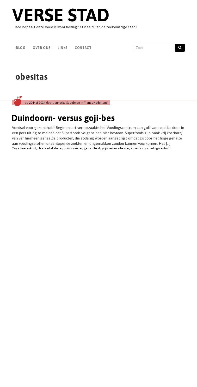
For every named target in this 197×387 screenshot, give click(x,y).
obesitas (123, 148)
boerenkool (28, 148)
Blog (20, 48)
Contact (83, 48)
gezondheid (92, 148)
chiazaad (44, 148)
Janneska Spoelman (66, 102)
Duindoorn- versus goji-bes (63, 118)
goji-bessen (109, 148)
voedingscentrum (158, 148)
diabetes (56, 148)
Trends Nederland (96, 102)
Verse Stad (60, 14)
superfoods (138, 148)
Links (63, 48)
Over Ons (42, 48)
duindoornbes (73, 148)
